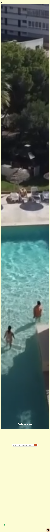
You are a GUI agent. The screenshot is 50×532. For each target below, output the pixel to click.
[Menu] (2, 2)
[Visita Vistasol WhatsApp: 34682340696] (4, 525)
